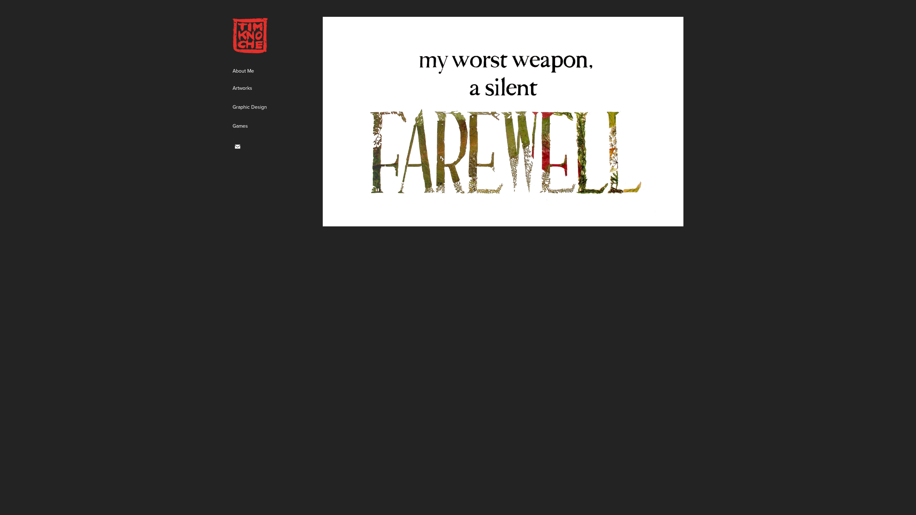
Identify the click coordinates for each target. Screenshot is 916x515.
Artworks (242, 88)
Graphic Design (250, 107)
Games (240, 125)
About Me (243, 70)
